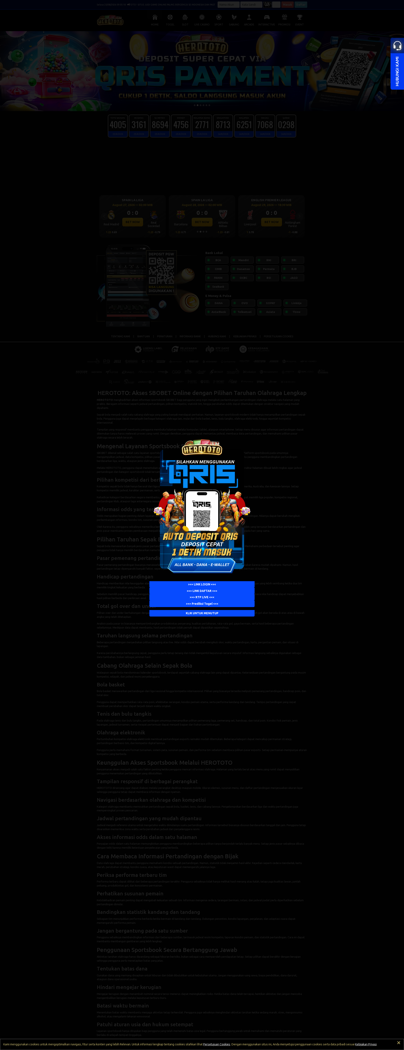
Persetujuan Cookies (216, 1044)
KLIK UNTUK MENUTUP (202, 613)
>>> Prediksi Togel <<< (202, 603)
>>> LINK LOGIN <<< (202, 584)
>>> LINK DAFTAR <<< (202, 591)
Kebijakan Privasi (366, 1044)
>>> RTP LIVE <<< (202, 597)
